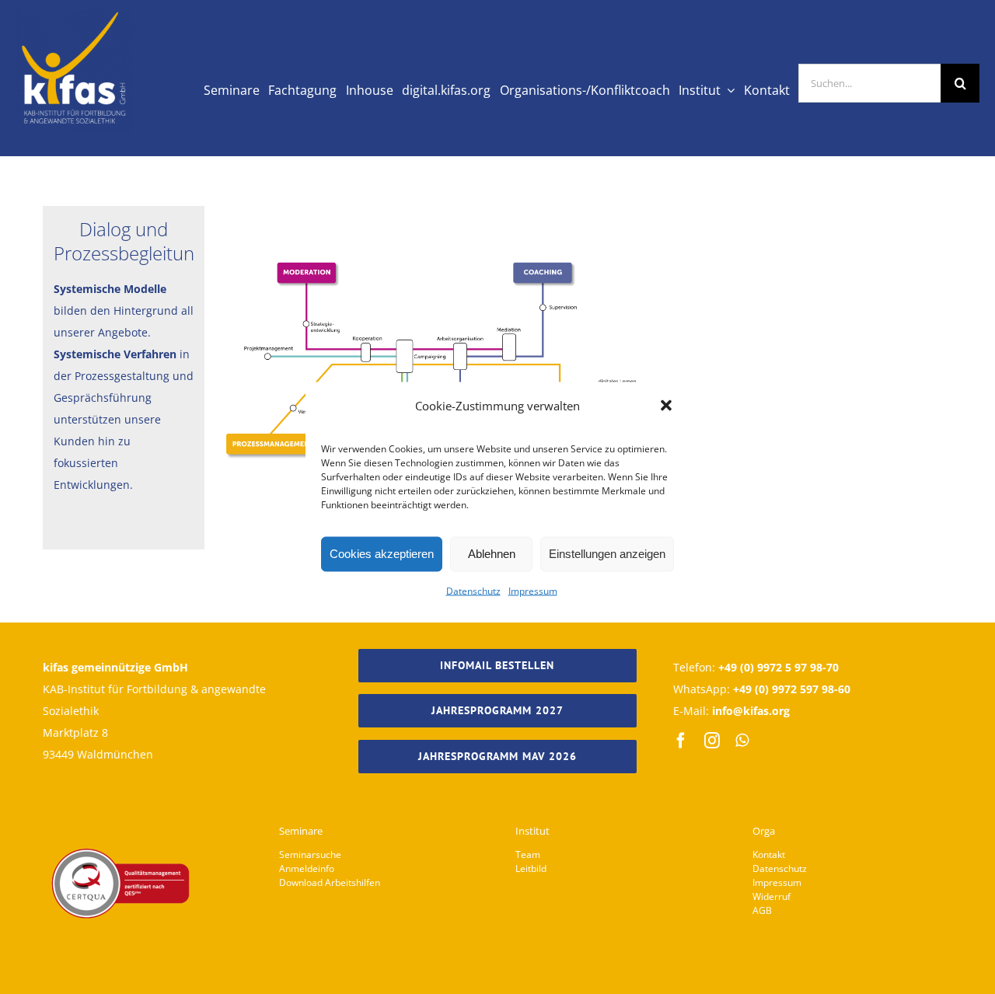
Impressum (532, 590)
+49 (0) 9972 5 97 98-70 (778, 667)
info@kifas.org (751, 710)
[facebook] (681, 740)
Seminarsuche (310, 854)
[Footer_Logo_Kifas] (120, 804)
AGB (762, 910)
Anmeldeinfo (306, 868)
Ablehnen (491, 553)
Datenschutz (473, 590)
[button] (666, 405)
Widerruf (771, 896)
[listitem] (307, 273)
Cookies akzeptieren (382, 553)
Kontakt (768, 854)
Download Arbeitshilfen (329, 882)
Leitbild (530, 868)
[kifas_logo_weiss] (74, 13)
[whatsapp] (742, 740)
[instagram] (712, 740)
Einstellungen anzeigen (607, 553)
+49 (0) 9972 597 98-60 (791, 689)
